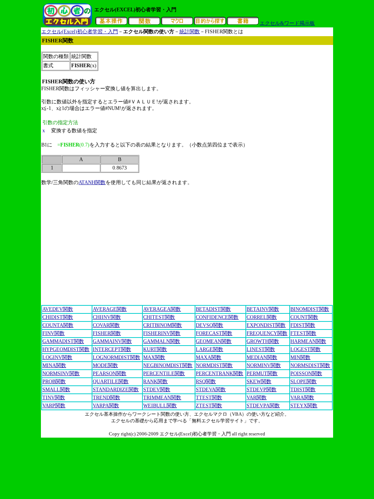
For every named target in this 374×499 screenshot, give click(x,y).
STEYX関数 (303, 405)
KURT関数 (155, 349)
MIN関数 (300, 357)
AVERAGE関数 (110, 309)
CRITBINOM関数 (162, 325)
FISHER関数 (107, 333)
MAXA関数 (208, 357)
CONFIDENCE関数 (217, 317)
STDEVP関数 (261, 389)
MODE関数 (105, 365)
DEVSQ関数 (209, 325)
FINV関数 (53, 333)
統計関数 (189, 31)
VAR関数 (257, 397)
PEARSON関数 (109, 373)
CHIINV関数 (107, 317)
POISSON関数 (306, 373)
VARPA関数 (106, 405)
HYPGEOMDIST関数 (65, 349)
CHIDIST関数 (57, 317)
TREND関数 (106, 397)
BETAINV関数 (263, 309)
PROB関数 (54, 381)
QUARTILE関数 (111, 381)
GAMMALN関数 (161, 341)
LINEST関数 (261, 349)
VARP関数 (53, 405)
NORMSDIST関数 (310, 365)
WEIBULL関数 (160, 405)
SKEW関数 (259, 381)
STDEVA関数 (211, 389)
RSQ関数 (206, 381)
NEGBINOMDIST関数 (167, 365)
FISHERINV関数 (161, 333)
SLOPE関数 (303, 381)
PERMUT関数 (262, 373)
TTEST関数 (209, 397)
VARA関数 (302, 397)
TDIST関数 (303, 389)
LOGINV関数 (57, 357)
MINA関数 (54, 365)
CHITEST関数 (159, 317)
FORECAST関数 (214, 333)
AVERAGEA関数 (162, 309)
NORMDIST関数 (214, 365)
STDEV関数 (156, 389)
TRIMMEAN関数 (162, 397)
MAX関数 (154, 357)
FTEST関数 (303, 333)
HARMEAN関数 (308, 341)
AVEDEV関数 (57, 309)
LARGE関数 (209, 349)
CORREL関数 (262, 317)
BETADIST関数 (213, 309)
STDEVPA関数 (263, 405)
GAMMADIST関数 (63, 341)
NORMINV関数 (264, 365)
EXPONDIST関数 (266, 325)
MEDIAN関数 (262, 357)
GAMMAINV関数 (112, 341)
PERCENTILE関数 (164, 373)
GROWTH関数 (263, 341)
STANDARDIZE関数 (116, 389)
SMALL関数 (56, 389)
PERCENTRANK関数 (219, 373)
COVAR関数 (106, 325)
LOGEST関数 (305, 349)
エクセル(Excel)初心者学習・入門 (79, 31)
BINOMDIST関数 (309, 309)
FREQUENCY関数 (267, 333)
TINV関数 (53, 397)
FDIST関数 (302, 325)
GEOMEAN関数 (214, 341)
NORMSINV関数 (61, 373)
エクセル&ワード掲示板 (287, 23)
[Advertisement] (174, 48)
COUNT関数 (304, 317)
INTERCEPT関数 (112, 349)
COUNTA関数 (57, 325)
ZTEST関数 (209, 405)
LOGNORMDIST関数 (116, 357)
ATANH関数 (92, 182)
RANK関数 (155, 381)
